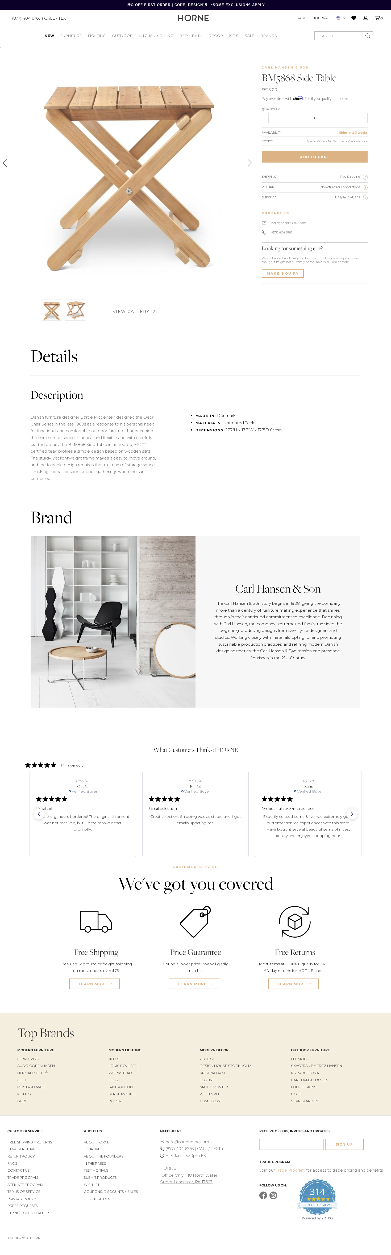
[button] (39, 814)
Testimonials (96, 1170)
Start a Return (21, 1149)
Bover (115, 1101)
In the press (95, 1163)
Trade (300, 17)
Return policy (21, 1156)
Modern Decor (214, 1050)
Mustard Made (32, 1087)
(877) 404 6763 (281, 232)
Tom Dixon (210, 1101)
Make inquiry (283, 273)
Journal (321, 17)
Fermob (299, 1059)
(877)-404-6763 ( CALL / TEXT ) (194, 1148)
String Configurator (28, 1213)
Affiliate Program (25, 1185)
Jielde (114, 1059)
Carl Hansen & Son (285, 67)
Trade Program (22, 1178)
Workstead (120, 1073)
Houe (296, 1094)
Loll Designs (304, 1087)
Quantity (271, 109)
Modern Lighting (125, 1050)
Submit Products (100, 1178)
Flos (113, 1080)
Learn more (94, 984)
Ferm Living (28, 1059)
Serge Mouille (123, 1094)
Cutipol (207, 1059)
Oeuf (22, 1080)
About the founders (103, 1156)
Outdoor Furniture (310, 1050)
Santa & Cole (121, 1087)
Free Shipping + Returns (29, 1142)
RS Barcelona (305, 1073)
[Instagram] (273, 1198)
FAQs (12, 1163)
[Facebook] (263, 1198)
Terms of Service (23, 1192)
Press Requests (22, 1206)
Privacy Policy (21, 1199)
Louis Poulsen (123, 1065)
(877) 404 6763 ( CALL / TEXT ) (41, 17)
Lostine (207, 1080)
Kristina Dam (212, 1073)
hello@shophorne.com (187, 1141)
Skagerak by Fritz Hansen (316, 1065)
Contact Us (18, 1170)
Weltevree (210, 1094)
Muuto (24, 1094)
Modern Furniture (35, 1050)
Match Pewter (214, 1087)
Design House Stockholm (225, 1065)
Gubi (21, 1101)
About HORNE (96, 1142)
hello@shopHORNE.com (288, 223)
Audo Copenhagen (36, 1065)
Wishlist (91, 1185)
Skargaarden (304, 1101)
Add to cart (315, 157)
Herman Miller (32, 1073)
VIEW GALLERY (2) (135, 311)
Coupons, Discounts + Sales (111, 1192)
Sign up (344, 1144)
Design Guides (97, 1199)
